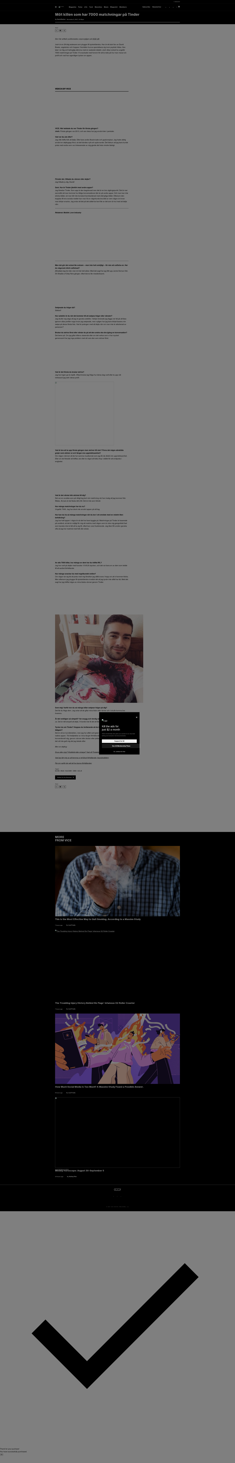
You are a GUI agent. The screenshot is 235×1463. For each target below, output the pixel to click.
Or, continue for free (119, 751)
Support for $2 (119, 741)
